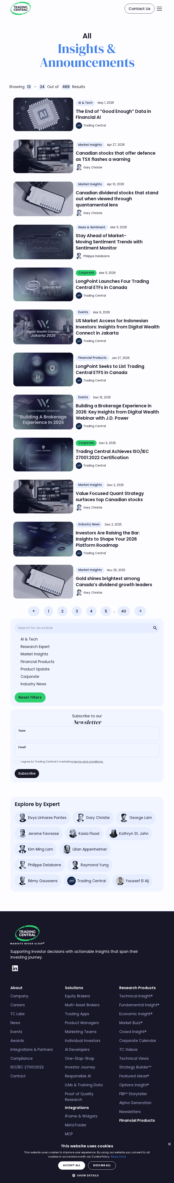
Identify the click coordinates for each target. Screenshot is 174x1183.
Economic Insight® (135, 1013)
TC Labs (17, 1013)
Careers (17, 1005)
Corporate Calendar (137, 1040)
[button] (159, 8)
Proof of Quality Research (79, 1096)
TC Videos (128, 1049)
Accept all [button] (71, 1165)
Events (16, 1031)
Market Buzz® (130, 1022)
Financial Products (137, 1120)
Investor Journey (80, 1067)
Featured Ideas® (134, 1076)
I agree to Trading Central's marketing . (62, 762)
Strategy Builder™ (135, 1067)
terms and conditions (89, 762)
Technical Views (134, 1058)
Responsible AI (78, 1076)
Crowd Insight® (132, 1031)
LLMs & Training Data (84, 1085)
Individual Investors (82, 1040)
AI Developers (77, 1049)
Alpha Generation (135, 1102)
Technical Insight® (136, 996)
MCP (69, 1134)
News (15, 1022)
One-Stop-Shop (79, 1058)
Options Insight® (134, 1085)
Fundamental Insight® (139, 1005)
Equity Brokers (77, 996)
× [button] (169, 1144)
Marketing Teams (81, 1031)
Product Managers (82, 1022)
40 (123, 611)
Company (19, 996)
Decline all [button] (102, 1165)
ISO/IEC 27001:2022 (27, 1067)
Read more (118, 1156)
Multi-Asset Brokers (82, 1005)
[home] (20, 9)
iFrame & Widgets (81, 1116)
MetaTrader (75, 1125)
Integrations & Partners (31, 1049)
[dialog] (87, 1161)
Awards (17, 1040)
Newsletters (130, 1111)
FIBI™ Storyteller (133, 1093)
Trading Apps (77, 1013)
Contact (18, 1076)
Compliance (21, 1058)
